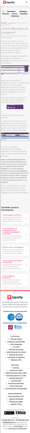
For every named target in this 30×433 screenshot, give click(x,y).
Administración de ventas (16, 352)
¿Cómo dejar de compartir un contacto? (12, 261)
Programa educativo (16, 383)
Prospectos (12, 23)
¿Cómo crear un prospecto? (13, 247)
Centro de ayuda (16, 386)
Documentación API (16, 396)
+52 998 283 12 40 (8, 420)
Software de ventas (16, 349)
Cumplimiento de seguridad (16, 388)
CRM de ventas (16, 339)
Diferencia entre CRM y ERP (16, 373)
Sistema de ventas (16, 355)
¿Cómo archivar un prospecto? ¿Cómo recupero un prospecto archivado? (11, 231)
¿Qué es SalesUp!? (16, 378)
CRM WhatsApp (16, 344)
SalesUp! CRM (16, 360)
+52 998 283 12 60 (22, 420)
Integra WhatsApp (16, 399)
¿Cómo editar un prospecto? (8, 277)
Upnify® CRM (16, 381)
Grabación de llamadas (16, 342)
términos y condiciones (17, 428)
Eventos (16, 368)
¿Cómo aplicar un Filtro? (11, 215)
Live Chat (16, 347)
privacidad (18, 426)
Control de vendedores (16, 357)
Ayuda (4, 23)
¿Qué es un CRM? (16, 370)
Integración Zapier (16, 402)
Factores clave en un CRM (16, 375)
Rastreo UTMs (16, 404)
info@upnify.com (9, 422)
